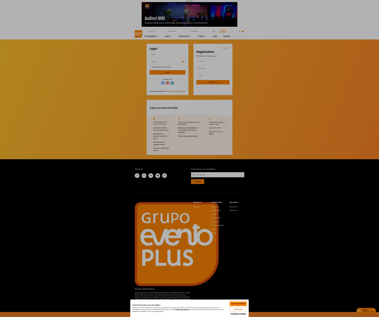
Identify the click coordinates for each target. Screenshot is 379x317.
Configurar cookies (238, 314)
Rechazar (238, 309)
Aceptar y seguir (238, 304)
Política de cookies (181, 309)
